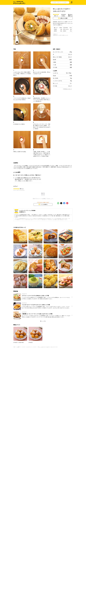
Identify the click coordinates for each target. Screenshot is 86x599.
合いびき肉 (55, 78)
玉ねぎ (54, 75)
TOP (14, 347)
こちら (22, 180)
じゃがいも (55, 72)
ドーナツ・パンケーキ (26, 347)
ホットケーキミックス (58, 51)
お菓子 (18, 347)
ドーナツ (34, 347)
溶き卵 (54, 59)
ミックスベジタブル (57, 80)
